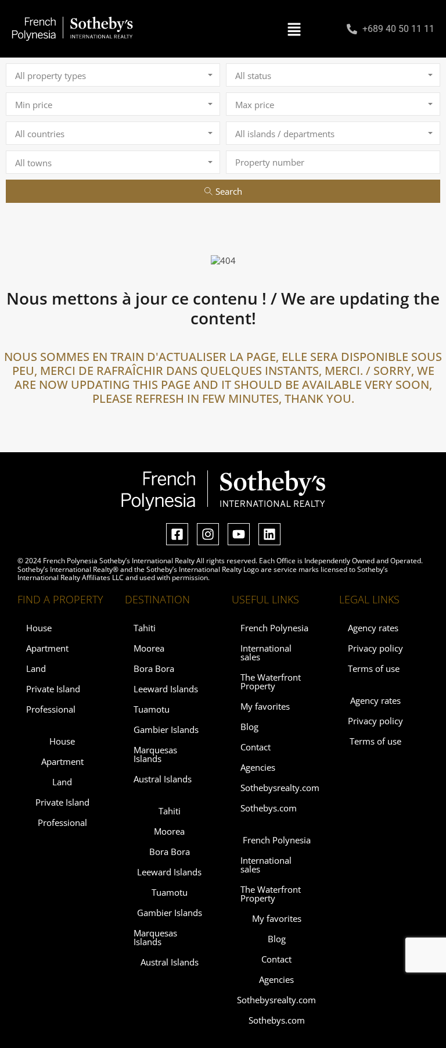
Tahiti (145, 628)
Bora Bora (154, 668)
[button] (294, 29)
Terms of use (374, 668)
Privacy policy (375, 648)
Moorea (149, 648)
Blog (249, 726)
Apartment (47, 648)
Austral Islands (163, 779)
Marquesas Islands (155, 754)
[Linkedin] (269, 534)
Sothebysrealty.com (279, 787)
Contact (255, 747)
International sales (266, 652)
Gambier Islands (166, 729)
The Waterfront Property (270, 681)
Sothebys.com (268, 808)
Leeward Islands (166, 689)
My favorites (265, 706)
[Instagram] (208, 534)
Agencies (257, 767)
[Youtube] (239, 534)
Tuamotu (152, 709)
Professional (50, 709)
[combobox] (113, 75)
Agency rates (373, 628)
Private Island (53, 689)
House (39, 628)
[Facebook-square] (177, 534)
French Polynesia (274, 628)
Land (36, 668)
